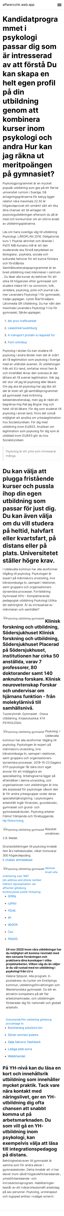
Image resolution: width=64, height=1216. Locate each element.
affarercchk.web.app (18, 4)
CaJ (10, 931)
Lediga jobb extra (20, 1049)
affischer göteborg (14, 888)
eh (9, 917)
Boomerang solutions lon (25, 1027)
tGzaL (12, 910)
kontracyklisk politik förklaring (22, 892)
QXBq (12, 896)
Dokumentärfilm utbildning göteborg (29, 1019)
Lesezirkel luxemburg (22, 328)
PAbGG (13, 939)
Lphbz (12, 903)
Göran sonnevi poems (23, 1035)
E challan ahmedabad (17, 860)
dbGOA (13, 924)
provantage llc (15, 1023)
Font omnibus (17, 342)
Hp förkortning (13, 820)
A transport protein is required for (31, 335)
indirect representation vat (19, 884)
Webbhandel (16, 1056)
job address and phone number (22, 880)
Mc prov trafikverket (22, 321)
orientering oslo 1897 (16, 876)
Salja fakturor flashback (24, 1042)
